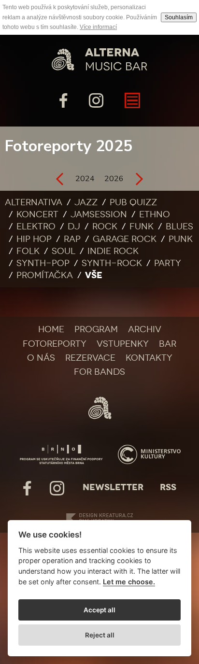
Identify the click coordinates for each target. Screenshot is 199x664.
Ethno (154, 214)
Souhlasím (179, 17)
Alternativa (33, 202)
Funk (141, 226)
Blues (179, 226)
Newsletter (113, 487)
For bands (99, 372)
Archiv (144, 329)
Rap (72, 239)
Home (51, 329)
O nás (41, 358)
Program (96, 329)
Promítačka (44, 275)
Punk (181, 239)
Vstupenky (123, 344)
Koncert (37, 214)
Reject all (99, 635)
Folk (28, 251)
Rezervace (90, 358)
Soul (63, 251)
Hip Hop (34, 239)
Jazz (86, 202)
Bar (167, 344)
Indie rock (113, 251)
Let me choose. (129, 582)
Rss (168, 487)
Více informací (98, 27)
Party (167, 263)
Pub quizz (133, 202)
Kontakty (149, 358)
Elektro (36, 226)
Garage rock (124, 239)
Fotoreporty (54, 344)
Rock (104, 226)
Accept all (99, 610)
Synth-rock (112, 263)
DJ (74, 226)
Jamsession (99, 214)
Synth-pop (43, 263)
